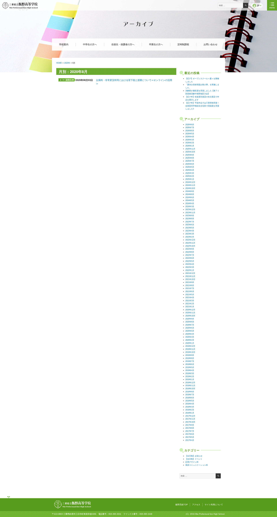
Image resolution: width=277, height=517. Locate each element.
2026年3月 (189, 140)
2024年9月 (189, 191)
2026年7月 (189, 127)
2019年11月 (190, 349)
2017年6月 (189, 434)
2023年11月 (190, 212)
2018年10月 (190, 388)
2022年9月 (189, 249)
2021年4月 (189, 297)
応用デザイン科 (192, 462)
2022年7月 (189, 255)
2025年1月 (189, 179)
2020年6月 (189, 328)
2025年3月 (189, 173)
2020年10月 (190, 316)
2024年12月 (190, 182)
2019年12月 (190, 346)
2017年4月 (189, 440)
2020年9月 (189, 319)
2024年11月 (190, 185)
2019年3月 (189, 373)
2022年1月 (189, 270)
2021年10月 (190, 279)
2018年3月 (189, 407)
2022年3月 (189, 267)
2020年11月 (190, 313)
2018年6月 (189, 398)
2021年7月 (189, 288)
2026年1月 (189, 146)
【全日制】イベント (193, 459)
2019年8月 (189, 358)
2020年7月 (189, 325)
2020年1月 (189, 343)
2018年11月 (190, 385)
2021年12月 (190, 273)
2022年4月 (189, 264)
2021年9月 (189, 282)
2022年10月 (190, 246)
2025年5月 (189, 167)
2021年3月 (189, 300)
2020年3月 (189, 337)
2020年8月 (189, 322)
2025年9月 (189, 155)
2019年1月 (189, 379)
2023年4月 (189, 231)
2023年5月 (189, 228)
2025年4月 (189, 170)
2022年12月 (190, 240)
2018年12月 (190, 382)
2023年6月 (189, 225)
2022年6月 (189, 258)
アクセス (196, 504)
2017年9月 (189, 425)
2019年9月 (189, 355)
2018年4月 (189, 404)
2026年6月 (189, 131)
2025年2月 (189, 176)
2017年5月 (189, 437)
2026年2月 (189, 143)
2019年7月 (189, 361)
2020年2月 (189, 340)
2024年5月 (189, 200)
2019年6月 (189, 364)
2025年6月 (189, 164)
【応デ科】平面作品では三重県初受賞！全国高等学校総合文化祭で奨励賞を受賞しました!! (202, 106)
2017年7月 (189, 431)
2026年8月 (189, 124)
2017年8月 (189, 428)
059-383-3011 (114, 514)
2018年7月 (189, 395)
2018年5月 (189, 401)
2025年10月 (190, 152)
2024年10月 (190, 188)
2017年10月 (190, 422)
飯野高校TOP (181, 504)
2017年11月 (190, 419)
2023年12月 (190, 209)
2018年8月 (189, 392)
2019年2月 (189, 376)
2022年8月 (189, 252)
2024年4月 (189, 203)
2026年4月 (189, 137)
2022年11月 (190, 243)
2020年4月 (189, 334)
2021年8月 (189, 285)
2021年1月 (189, 307)
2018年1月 (189, 413)
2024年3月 (189, 206)
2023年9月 (189, 215)
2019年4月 (189, 370)
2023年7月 (189, 222)
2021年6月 (189, 291)
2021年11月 (190, 276)
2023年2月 (189, 237)
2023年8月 (189, 219)
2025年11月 (190, 149)
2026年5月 (189, 134)
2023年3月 (189, 234)
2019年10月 (190, 352)
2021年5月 (189, 294)
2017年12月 (190, 416)
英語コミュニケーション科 (196, 465)
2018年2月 (189, 410)
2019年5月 (189, 367)
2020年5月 (189, 331)
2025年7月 (189, 161)
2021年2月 (189, 304)
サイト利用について (214, 504)
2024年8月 (189, 194)
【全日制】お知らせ (193, 456)
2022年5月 (189, 261)
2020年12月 (190, 310)
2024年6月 (189, 197)
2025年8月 (189, 158)
